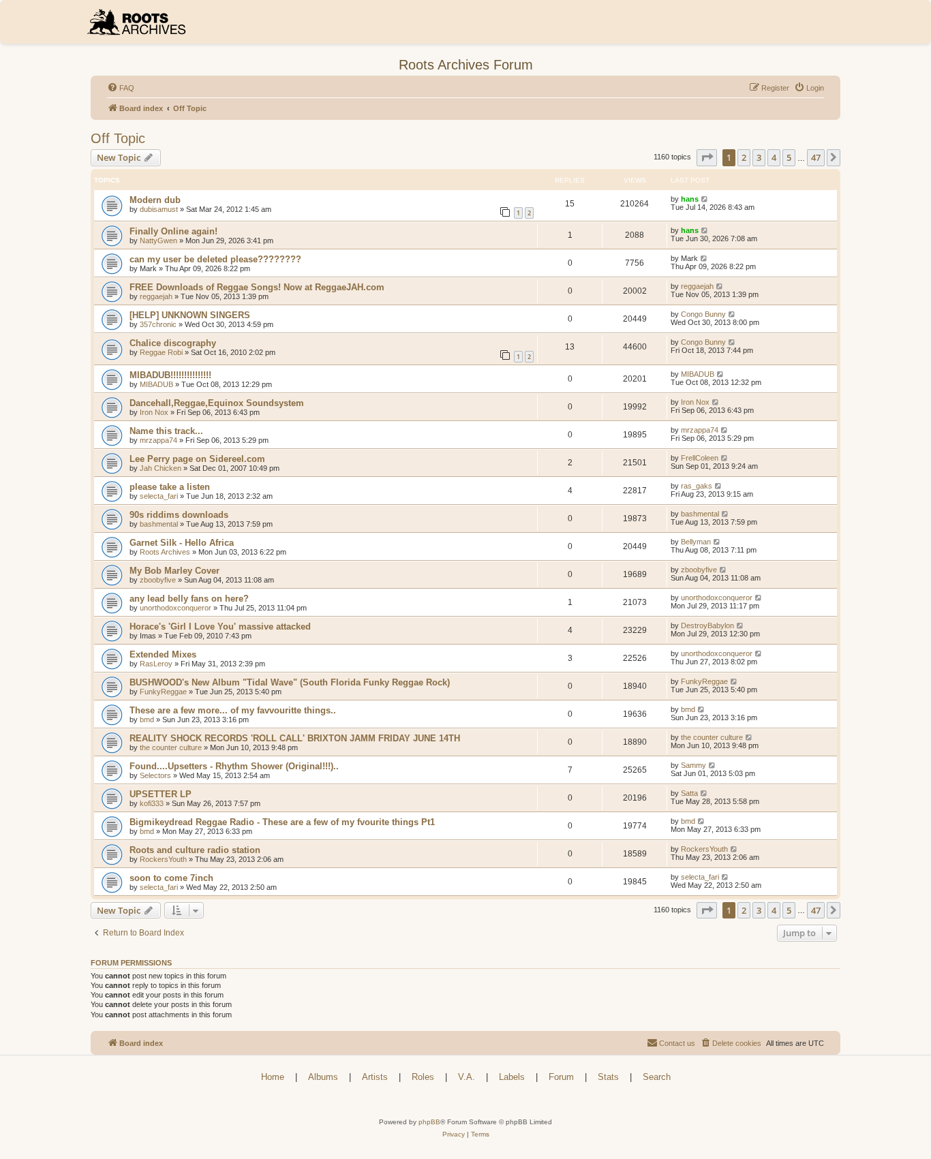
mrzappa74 (158, 440)
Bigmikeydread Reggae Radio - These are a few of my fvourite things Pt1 (282, 822)
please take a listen (169, 487)
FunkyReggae (163, 691)
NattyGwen (158, 240)
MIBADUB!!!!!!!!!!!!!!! (170, 375)
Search (657, 1077)
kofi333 (152, 803)
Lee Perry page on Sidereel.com (197, 459)
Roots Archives (165, 552)
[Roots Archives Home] (141, 21)
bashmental (159, 524)
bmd (147, 719)
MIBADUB (156, 384)
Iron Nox (154, 412)
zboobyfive (158, 580)
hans (690, 199)
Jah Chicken (160, 468)
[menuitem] (120, 88)
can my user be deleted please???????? (215, 259)
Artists (375, 1077)
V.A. (466, 1077)
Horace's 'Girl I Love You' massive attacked (220, 626)
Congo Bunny (703, 314)
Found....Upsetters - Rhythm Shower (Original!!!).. (234, 766)
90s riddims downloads (178, 515)
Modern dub (155, 200)
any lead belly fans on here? (189, 598)
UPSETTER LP (160, 794)
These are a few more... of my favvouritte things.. (232, 710)
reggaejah (156, 296)
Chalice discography (172, 343)
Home (272, 1077)
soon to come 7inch (171, 878)
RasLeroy (156, 664)
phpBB (429, 1122)
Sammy (693, 765)
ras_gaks (696, 486)
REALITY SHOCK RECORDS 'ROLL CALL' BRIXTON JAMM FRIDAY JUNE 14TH (294, 738)
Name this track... (166, 431)
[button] (707, 157)
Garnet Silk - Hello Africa (181, 543)
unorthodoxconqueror (175, 608)
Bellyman (696, 542)
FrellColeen (699, 458)
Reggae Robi (161, 352)
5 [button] (789, 157)
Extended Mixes (162, 654)
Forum (561, 1077)
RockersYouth (163, 859)
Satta (689, 793)
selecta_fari (159, 496)
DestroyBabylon (707, 625)
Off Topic (118, 138)
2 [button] (744, 157)
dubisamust (159, 209)
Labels (512, 1077)
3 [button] (759, 157)
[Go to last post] (705, 199)
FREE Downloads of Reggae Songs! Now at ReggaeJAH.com (256, 287)
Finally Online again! (173, 231)
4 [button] (774, 157)
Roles (423, 1077)
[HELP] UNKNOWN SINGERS (189, 315)
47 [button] (816, 157)
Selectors (155, 775)
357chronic (158, 324)
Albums (323, 1077)
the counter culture (171, 747)
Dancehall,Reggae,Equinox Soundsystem (216, 403)
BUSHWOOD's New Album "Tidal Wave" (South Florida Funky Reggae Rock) (289, 682)
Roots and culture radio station (194, 850)
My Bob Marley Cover (174, 571)
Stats (608, 1077)
